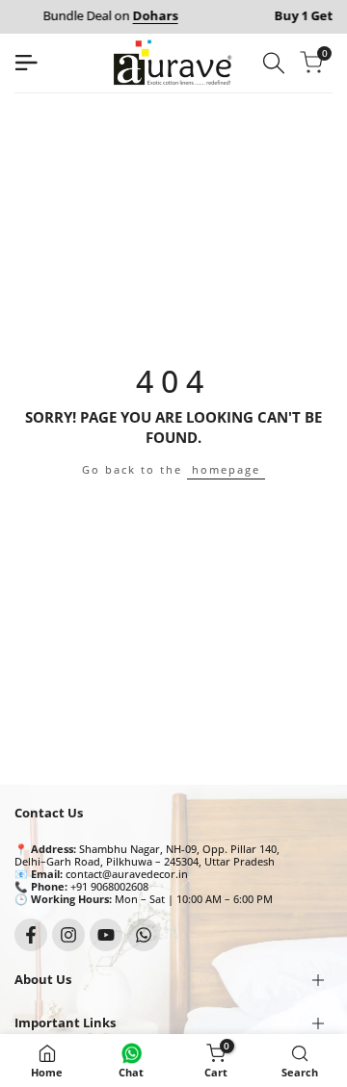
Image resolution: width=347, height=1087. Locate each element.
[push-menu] (26, 62)
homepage (226, 469)
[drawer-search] (273, 63)
